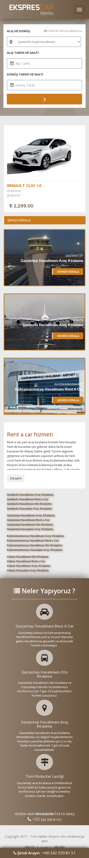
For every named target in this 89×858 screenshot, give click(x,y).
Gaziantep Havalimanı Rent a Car (28, 520)
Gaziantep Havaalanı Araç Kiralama (30, 529)
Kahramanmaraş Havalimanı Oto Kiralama (34, 545)
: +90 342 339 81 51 (46, 852)
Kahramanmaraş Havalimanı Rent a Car (33, 540)
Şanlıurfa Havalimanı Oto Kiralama (29, 503)
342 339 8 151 (47, 819)
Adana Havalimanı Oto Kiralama (27, 556)
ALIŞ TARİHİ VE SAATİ (23, 52)
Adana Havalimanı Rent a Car (26, 561)
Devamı (15, 478)
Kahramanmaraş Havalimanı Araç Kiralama (35, 536)
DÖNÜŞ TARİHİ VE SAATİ (25, 74)
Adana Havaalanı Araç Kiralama (28, 570)
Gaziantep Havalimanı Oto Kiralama (30, 524)
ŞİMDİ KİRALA (19, 220)
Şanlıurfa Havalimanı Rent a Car (27, 499)
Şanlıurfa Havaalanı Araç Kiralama (29, 508)
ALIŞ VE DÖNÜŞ (18, 31)
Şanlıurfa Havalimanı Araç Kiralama (30, 494)
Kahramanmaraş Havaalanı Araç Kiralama (34, 550)
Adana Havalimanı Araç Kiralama (28, 566)
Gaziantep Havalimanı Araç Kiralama (31, 515)
